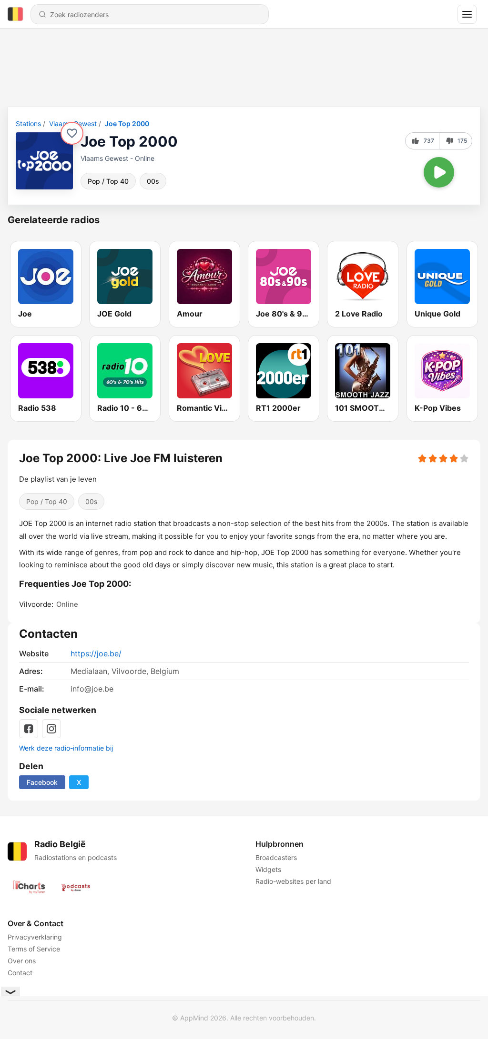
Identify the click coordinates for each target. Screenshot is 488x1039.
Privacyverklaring (35, 937)
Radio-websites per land (293, 881)
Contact (20, 973)
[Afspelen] (439, 172)
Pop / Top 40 (108, 181)
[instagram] (51, 728)
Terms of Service (34, 949)
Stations (28, 123)
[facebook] (28, 728)
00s (153, 181)
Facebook (42, 782)
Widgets (268, 869)
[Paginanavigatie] (467, 14)
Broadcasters (276, 857)
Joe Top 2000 (127, 123)
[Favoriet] (72, 133)
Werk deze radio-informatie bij (66, 748)
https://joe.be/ (96, 653)
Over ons (22, 961)
